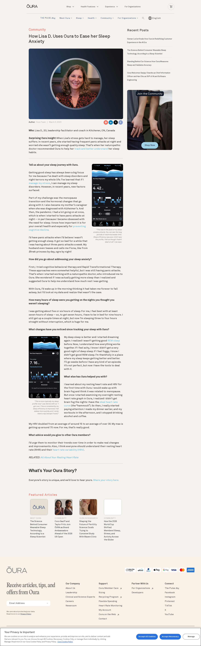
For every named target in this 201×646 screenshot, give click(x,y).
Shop (68, 7)
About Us (70, 588)
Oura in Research (88, 518)
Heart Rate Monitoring (110, 606)
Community (106, 18)
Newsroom (71, 606)
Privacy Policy (26, 614)
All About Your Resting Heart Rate (59, 457)
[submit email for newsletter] (47, 603)
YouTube (169, 614)
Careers (70, 601)
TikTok (168, 606)
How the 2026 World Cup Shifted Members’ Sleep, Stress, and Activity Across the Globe (112, 530)
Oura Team (41, 122)
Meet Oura (64, 18)
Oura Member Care (108, 588)
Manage (191, 637)
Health (91, 18)
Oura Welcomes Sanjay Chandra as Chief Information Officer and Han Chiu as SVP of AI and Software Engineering (148, 76)
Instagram (170, 597)
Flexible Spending (108, 601)
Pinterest (170, 601)
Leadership (71, 593)
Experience (110, 7)
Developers (137, 593)
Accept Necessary (170, 637)
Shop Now (150, 145)
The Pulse (172, 588)
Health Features (88, 7)
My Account (105, 610)
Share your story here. (106, 480)
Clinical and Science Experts (80, 597)
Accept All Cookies (147, 637)
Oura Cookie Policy (65, 642)
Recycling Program (108, 597)
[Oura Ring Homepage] (33, 6)
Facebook (170, 593)
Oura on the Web (107, 614)
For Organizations (133, 7)
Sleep (79, 18)
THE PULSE (47, 18)
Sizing (102, 593)
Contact (103, 619)
